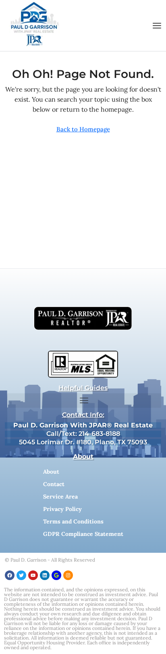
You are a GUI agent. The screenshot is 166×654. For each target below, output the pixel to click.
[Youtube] (33, 575)
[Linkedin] (45, 575)
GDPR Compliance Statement (83, 534)
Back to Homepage (83, 129)
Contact (53, 484)
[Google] (56, 575)
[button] (157, 25)
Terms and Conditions (73, 521)
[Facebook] (10, 575)
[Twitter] (21, 575)
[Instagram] (68, 575)
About (51, 471)
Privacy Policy (62, 509)
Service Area (60, 496)
